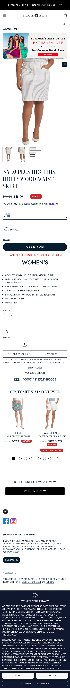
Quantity (6, 310)
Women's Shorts (35, 373)
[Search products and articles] (63, 23)
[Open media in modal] (64, 64)
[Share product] (25, 345)
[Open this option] (18, 413)
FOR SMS (50, 582)
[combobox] (35, 23)
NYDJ (5, 331)
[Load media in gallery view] (9, 154)
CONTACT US (11, 560)
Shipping (6, 239)
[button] (13, 458)
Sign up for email (31, 582)
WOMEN (7, 28)
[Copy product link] (13, 345)
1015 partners (24, 606)
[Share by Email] (5, 345)
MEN (16, 28)
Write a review (35, 491)
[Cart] (65, 15)
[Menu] (5, 15)
